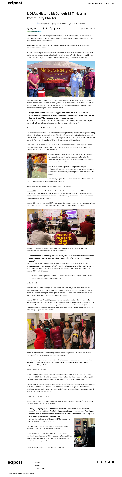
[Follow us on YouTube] (58, 28)
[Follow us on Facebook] (43, 28)
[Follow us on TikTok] (55, 28)
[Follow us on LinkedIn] (47, 28)
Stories (91, 3)
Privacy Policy (40, 468)
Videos (106, 3)
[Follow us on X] (51, 28)
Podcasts (98, 3)
